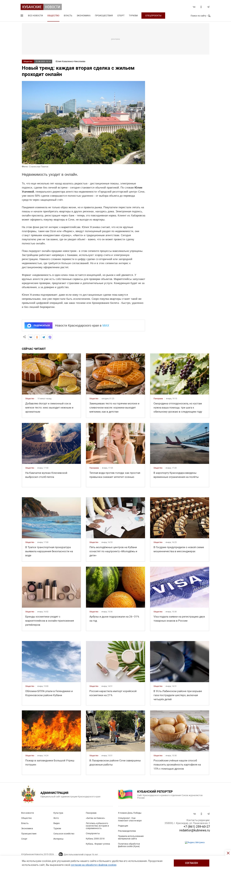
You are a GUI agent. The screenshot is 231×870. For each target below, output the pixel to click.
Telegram (208, 7)
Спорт (120, 15)
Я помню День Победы (129, 813)
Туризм (133, 15)
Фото (56, 818)
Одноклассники (201, 7)
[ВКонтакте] (30, 337)
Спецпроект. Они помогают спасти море (130, 819)
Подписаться (42, 325)
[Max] (49, 337)
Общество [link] (29, 398)
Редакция (123, 825)
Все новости (35, 15)
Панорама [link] (158, 398)
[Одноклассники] (37, 337)
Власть (68, 15)
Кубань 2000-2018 (95, 838)
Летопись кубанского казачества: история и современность (97, 826)
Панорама (91, 813)
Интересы (58, 839)
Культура (58, 813)
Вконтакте (194, 7)
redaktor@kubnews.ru (194, 830)
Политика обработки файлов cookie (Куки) (129, 845)
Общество (53, 15)
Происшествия (104, 15)
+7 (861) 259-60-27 (197, 826)
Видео (56, 823)
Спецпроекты (153, 15)
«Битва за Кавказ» (95, 818)
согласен (191, 863)
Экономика (84, 15)
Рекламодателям (127, 831)
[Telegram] (43, 337)
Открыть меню (22, 16)
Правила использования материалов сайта (131, 837)
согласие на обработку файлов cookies (93, 864)
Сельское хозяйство (63, 833)
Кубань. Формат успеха (98, 844)
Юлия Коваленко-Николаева (70, 61)
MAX (105, 325)
